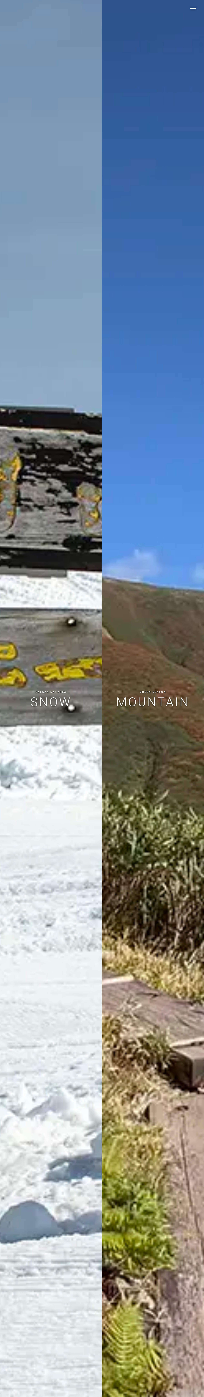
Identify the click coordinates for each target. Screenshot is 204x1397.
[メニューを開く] (193, 8)
